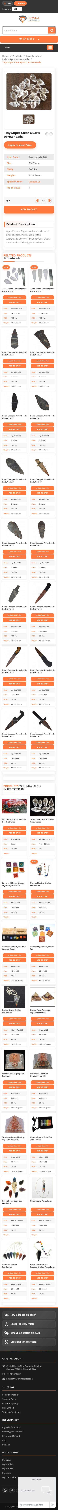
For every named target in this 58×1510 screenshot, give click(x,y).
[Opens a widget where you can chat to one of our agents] (37, 1492)
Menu (7, 48)
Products (17, 56)
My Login (6, 1473)
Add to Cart (14, 302)
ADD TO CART (29, 209)
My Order (6, 1459)
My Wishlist (7, 1464)
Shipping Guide (9, 1399)
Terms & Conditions (11, 1412)
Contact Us (34, 181)
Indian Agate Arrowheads (15, 59)
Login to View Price (20, 144)
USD (16, 9)
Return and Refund (11, 1436)
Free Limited (8, 1407)
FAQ (4, 1440)
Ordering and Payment (12, 1431)
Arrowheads (32, 56)
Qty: (8, 200)
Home (5, 56)
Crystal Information (11, 1427)
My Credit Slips (9, 1477)
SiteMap (6, 1444)
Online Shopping (10, 1403)
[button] (37, 39)
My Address (7, 1468)
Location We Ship (10, 1394)
